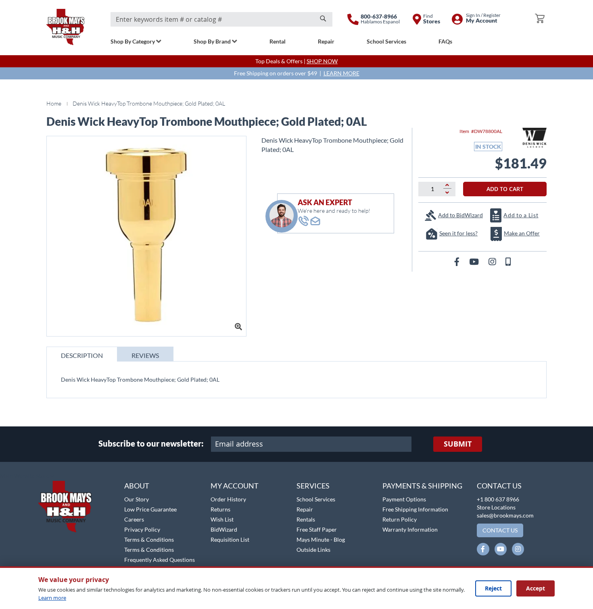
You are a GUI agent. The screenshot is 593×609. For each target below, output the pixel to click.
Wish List (222, 519)
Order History (228, 499)
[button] (27, 476)
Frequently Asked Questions (159, 559)
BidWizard (224, 529)
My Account (235, 485)
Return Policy (399, 519)
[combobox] (221, 19)
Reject (493, 588)
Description (82, 355)
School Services (315, 499)
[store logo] (65, 27)
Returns (220, 509)
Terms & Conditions (149, 539)
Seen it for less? (458, 233)
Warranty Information (410, 529)
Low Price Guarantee (150, 509)
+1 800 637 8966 (498, 499)
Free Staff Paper (316, 529)
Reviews (145, 355)
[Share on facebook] (457, 261)
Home (53, 103)
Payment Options (404, 499)
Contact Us (499, 485)
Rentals (305, 519)
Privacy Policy (142, 529)
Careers (134, 519)
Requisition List (230, 539)
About (136, 485)
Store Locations (496, 507)
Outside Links (313, 549)
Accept (535, 588)
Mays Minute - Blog (320, 539)
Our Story (136, 499)
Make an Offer (522, 233)
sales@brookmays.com (505, 515)
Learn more (52, 597)
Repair (304, 509)
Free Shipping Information (415, 509)
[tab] (81, 354)
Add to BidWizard (460, 215)
